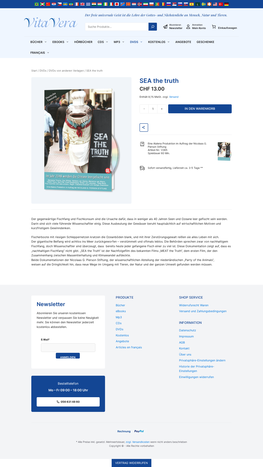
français (37, 52)
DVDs (134, 42)
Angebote (183, 42)
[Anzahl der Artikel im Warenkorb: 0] (214, 26)
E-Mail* (45, 339)
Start (34, 70)
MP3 (117, 42)
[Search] (152, 27)
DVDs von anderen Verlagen (66, 70)
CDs (101, 42)
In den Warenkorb (200, 108)
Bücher (36, 42)
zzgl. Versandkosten (138, 441)
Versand (174, 96)
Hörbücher (83, 42)
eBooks (58, 42)
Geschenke (205, 42)
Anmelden (68, 357)
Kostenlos (156, 42)
